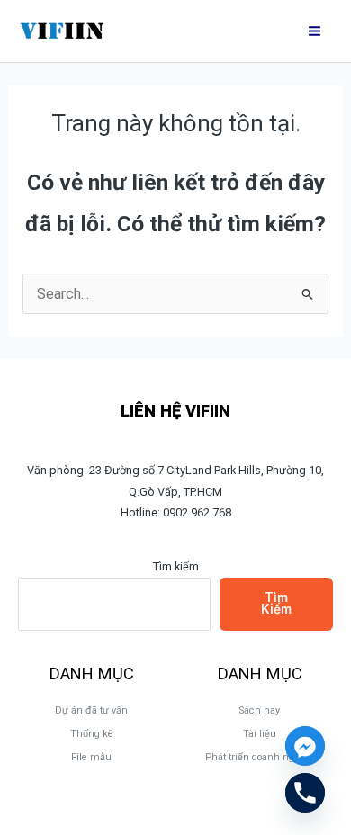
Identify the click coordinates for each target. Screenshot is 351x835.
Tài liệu (259, 734)
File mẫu (91, 757)
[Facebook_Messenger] (305, 746)
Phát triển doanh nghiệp (259, 757)
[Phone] (305, 793)
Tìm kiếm (176, 566)
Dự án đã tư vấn (91, 710)
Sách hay (259, 710)
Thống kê (91, 734)
